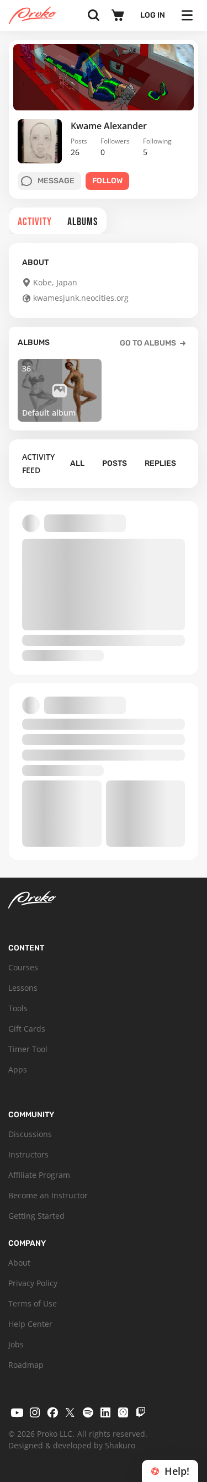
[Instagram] (34, 1412)
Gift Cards (26, 1028)
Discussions (30, 1134)
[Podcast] (123, 1412)
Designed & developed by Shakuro (71, 1445)
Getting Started (36, 1215)
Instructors (28, 1154)
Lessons (23, 987)
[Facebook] (52, 1412)
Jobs (16, 1344)
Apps (17, 1069)
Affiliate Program (39, 1175)
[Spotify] (87, 1412)
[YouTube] (17, 1412)
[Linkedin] (105, 1412)
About (19, 1262)
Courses (23, 967)
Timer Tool (27, 1049)
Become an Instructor (48, 1195)
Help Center (30, 1324)
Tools (18, 1008)
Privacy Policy (32, 1283)
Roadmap (26, 1364)
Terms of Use (32, 1303)
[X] (70, 1412)
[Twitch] (140, 1412)
